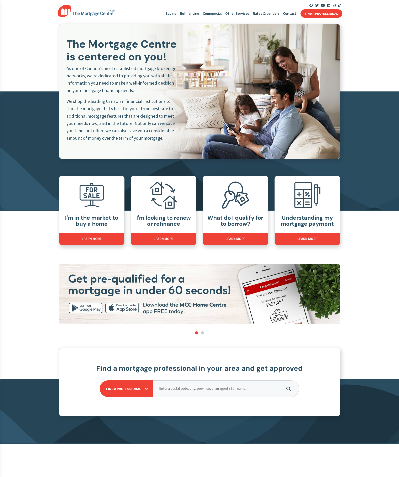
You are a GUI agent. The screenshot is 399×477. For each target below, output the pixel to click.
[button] (196, 332)
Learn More (92, 239)
